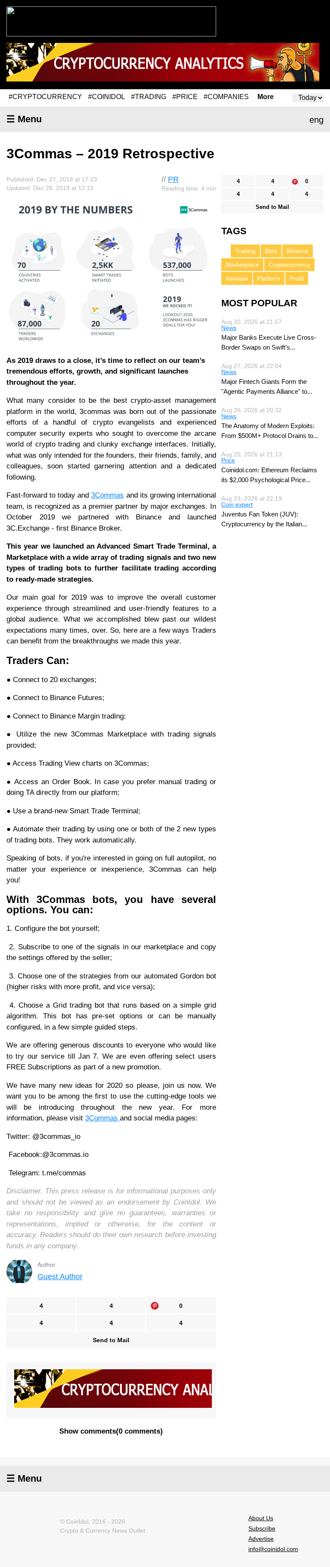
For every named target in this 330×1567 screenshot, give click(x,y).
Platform (268, 278)
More (265, 97)
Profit (297, 278)
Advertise (261, 1538)
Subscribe (261, 1528)
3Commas (107, 495)
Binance (298, 251)
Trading (245, 251)
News (228, 327)
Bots (271, 251)
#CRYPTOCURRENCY (45, 96)
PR (173, 179)
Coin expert (237, 504)
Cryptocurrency (289, 264)
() (111, 1431)
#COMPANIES (226, 96)
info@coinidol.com (273, 1549)
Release (237, 278)
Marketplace (242, 264)
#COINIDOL (106, 96)
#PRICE (185, 96)
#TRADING (148, 96)
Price (228, 460)
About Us (260, 1518)
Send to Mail (111, 1340)
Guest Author (59, 1276)
